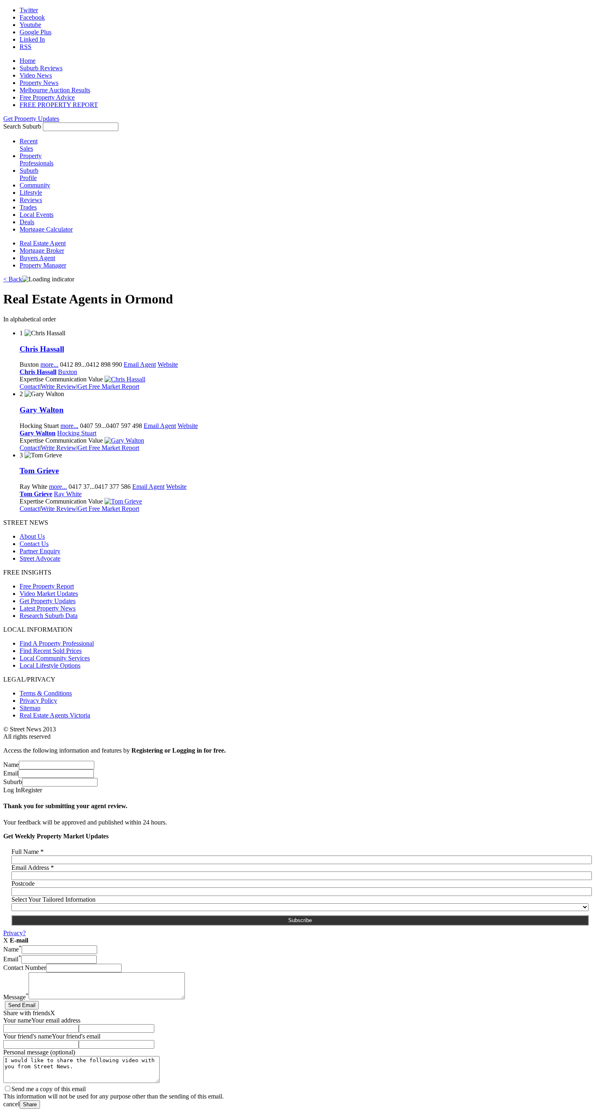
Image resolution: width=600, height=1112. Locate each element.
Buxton (67, 371)
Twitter (29, 10)
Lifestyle (31, 192)
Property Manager (43, 265)
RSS (25, 46)
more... (49, 364)
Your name (17, 1020)
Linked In (32, 39)
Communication (66, 379)
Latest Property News (48, 608)
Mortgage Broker (42, 250)
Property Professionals (36, 159)
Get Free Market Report (108, 386)
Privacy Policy (38, 700)
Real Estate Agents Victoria (55, 715)
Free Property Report (47, 586)
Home (28, 60)
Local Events (36, 214)
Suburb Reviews (41, 68)
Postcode (23, 883)
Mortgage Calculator (46, 229)
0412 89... (91, 364)
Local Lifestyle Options (50, 665)
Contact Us (34, 543)
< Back (12, 279)
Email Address (32, 867)
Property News (39, 82)
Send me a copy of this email (48, 1088)
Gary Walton (42, 410)
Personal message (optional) (39, 1052)
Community (35, 185)
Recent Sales (29, 145)
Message (16, 997)
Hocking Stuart (76, 433)
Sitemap (30, 707)
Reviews (31, 199)
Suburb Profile (29, 174)
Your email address (55, 1020)
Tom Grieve (39, 470)
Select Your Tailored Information (53, 899)
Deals (27, 221)
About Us (32, 536)
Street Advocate (40, 558)
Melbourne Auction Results (55, 90)
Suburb (12, 781)
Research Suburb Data (49, 615)
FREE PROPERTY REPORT (59, 104)
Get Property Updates (31, 118)
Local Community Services (55, 658)
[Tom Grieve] (123, 501)
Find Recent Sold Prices (51, 650)
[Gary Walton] (124, 440)
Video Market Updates (49, 593)
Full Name (27, 851)
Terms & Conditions (46, 693)
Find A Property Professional (57, 643)
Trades (28, 207)
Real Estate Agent (43, 243)
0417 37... (100, 486)
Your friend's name (27, 1036)
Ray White (68, 493)
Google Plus (35, 32)
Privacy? (14, 932)
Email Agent (140, 364)
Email (10, 773)
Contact (30, 386)
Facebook (32, 17)
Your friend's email (76, 1036)
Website (168, 364)
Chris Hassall (42, 349)
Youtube (30, 24)
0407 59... (111, 425)
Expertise (32, 379)
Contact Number (24, 967)
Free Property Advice (47, 97)
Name (11, 764)
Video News (36, 75)
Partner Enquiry (40, 551)
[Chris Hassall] (124, 379)
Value (95, 379)
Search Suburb (22, 126)
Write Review (58, 386)
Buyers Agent (37, 257)
